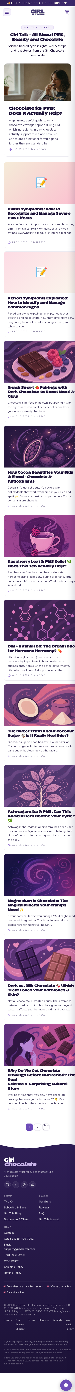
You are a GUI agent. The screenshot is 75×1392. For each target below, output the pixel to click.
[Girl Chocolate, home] (38, 12)
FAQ (41, 1213)
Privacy (8, 1320)
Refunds (57, 1320)
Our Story (45, 1201)
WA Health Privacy (70, 1324)
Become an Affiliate (16, 1219)
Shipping (44, 1320)
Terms (31, 1320)
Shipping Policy (13, 1267)
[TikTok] (15, 1184)
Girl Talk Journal (49, 1219)
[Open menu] (7, 12)
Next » (46, 1127)
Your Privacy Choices (20, 1324)
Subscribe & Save (15, 1207)
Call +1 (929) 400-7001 (19, 1239)
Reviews (44, 1207)
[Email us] (32, 1184)
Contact (9, 1233)
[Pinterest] (24, 1184)
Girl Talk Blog (12, 1213)
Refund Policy (12, 1273)
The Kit (8, 1201)
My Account (11, 1261)
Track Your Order (14, 1255)
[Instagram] (7, 1184)
